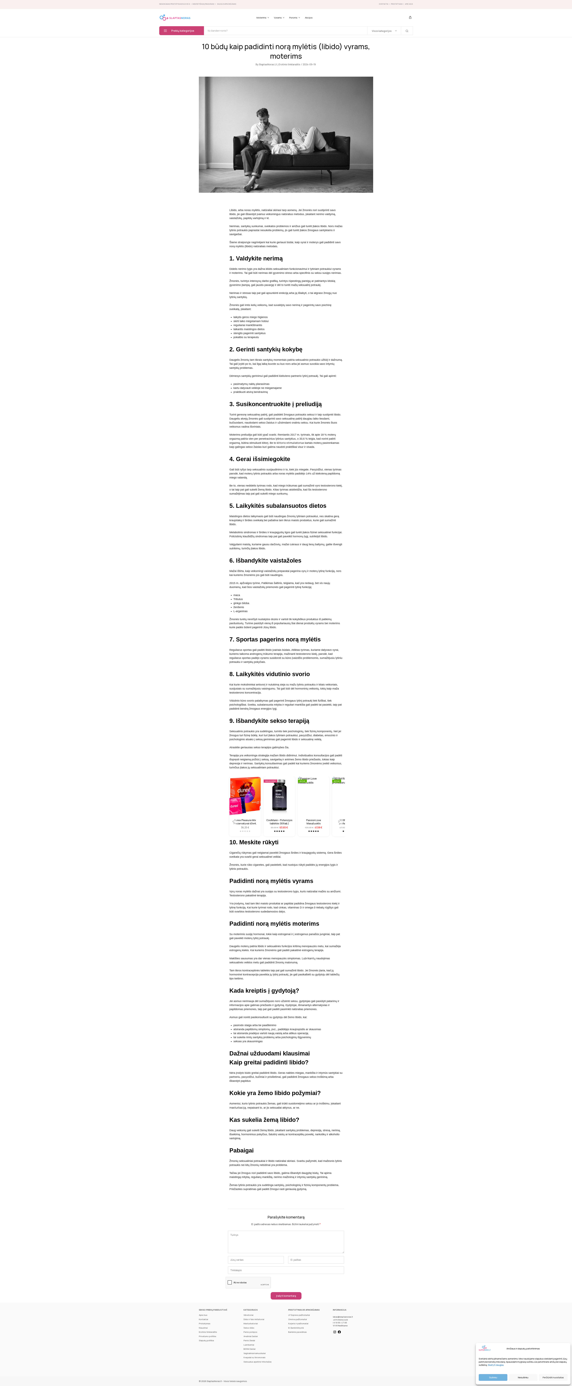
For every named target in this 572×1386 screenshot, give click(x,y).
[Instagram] (334, 1333)
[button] (233, 821)
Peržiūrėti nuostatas (553, 1377)
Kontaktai (383, 4)
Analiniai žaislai (251, 1336)
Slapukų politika (206, 1340)
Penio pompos (250, 1332)
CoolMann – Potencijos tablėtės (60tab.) (279, 822)
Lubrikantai (249, 1344)
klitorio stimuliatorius (290, 443)
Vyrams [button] (278, 17)
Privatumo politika (207, 1336)
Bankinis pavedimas (297, 1332)
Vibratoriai (248, 1315)
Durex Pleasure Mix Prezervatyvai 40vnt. (245, 822)
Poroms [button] (293, 17)
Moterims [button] (261, 17)
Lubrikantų (308, 958)
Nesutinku (523, 1377)
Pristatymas (396, 4)
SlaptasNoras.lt (268, 64)
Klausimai (203, 1327)
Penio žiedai (249, 1340)
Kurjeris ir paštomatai (298, 1323)
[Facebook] (339, 1333)
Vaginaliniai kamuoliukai (255, 1353)
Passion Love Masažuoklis (313, 822)
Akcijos (309, 17)
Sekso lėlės (249, 1327)
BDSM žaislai (249, 1349)
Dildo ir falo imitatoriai (254, 1319)
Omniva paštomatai (297, 1319)
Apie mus (203, 1315)
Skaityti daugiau (496, 1365)
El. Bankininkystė (296, 1327)
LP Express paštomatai (299, 1315)
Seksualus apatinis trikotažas (258, 1361)
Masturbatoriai (251, 1323)
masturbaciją (237, 1107)
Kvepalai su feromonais (254, 1357)
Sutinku (493, 1377)
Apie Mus (409, 4)
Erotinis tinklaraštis (289, 64)
